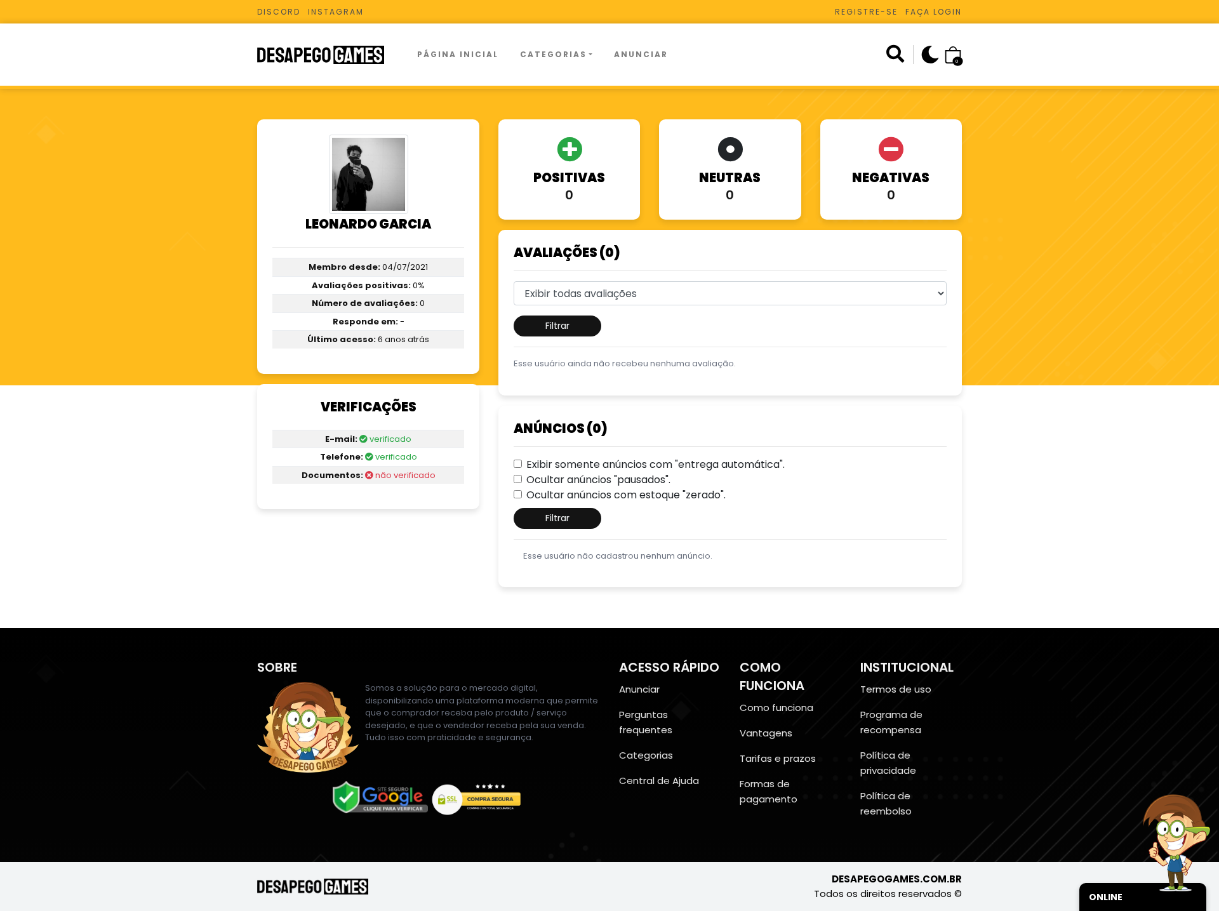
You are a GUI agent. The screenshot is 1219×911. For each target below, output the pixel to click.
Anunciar (641, 54)
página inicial (457, 54)
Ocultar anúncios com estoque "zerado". (626, 495)
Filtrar (557, 325)
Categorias (553, 54)
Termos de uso (895, 689)
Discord (278, 11)
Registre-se (866, 11)
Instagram (336, 11)
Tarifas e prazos (778, 758)
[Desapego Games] (329, 55)
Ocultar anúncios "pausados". (598, 479)
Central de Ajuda (659, 780)
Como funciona (776, 707)
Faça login (933, 11)
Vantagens (766, 733)
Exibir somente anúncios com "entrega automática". (655, 464)
